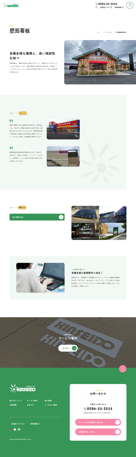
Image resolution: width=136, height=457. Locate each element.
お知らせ (30, 405)
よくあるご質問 (51, 405)
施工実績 (48, 400)
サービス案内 (32, 400)
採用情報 (118, 7)
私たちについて (16, 400)
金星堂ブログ (105, 7)
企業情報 (13, 405)
